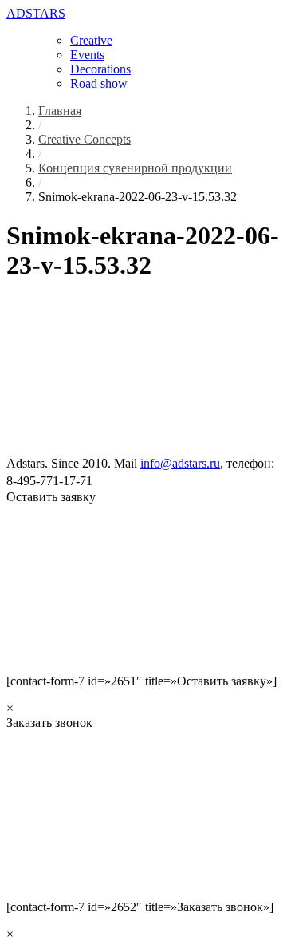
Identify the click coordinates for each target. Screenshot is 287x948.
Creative (91, 40)
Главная (59, 110)
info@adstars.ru (180, 463)
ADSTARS (35, 13)
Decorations (100, 69)
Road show (99, 83)
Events (87, 54)
